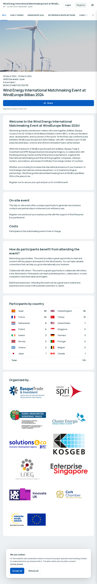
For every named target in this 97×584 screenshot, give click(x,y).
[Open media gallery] (27, 394)
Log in (68, 5)
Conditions (85, 15)
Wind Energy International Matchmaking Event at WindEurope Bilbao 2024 (31, 3)
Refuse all (33, 570)
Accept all (17, 570)
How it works (16, 15)
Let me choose (16, 564)
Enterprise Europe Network (61, 15)
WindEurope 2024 (36, 15)
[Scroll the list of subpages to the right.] (93, 15)
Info (4, 15)
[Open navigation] (92, 5)
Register (81, 5)
